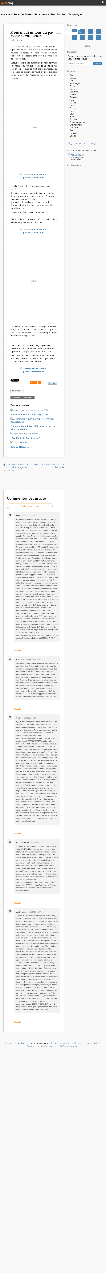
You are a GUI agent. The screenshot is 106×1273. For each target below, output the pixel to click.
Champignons (75, 125)
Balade (72, 136)
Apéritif (72, 94)
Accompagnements (78, 122)
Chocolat (73, 127)
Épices (72, 108)
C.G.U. (95, 1043)
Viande (72, 103)
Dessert (72, 78)
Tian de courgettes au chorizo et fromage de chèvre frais (16, 467)
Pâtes (71, 130)
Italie (71, 100)
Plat (71, 81)
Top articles (56, 1043)
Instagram (90, 31)
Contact (90, 37)
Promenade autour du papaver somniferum (31, 34)
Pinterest (98, 31)
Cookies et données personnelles (42, 1046)
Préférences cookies (69, 1046)
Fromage (73, 97)
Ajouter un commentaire (30, 506)
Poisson (73, 119)
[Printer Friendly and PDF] (52, 383)
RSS (98, 37)
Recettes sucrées (45, 14)
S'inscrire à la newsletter (22, 398)
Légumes (73, 92)
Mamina (23, 1043)
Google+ (74, 37)
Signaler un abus (81, 1043)
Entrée (72, 86)
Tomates (73, 133)
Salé (71, 75)
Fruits (71, 111)
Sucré (72, 89)
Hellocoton (82, 37)
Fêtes (72, 116)
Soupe (72, 114)
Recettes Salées (23, 14)
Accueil (7, 14)
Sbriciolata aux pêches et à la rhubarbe (49, 466)
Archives (62, 14)
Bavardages (75, 14)
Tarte (71, 105)
